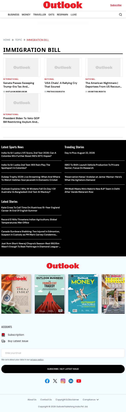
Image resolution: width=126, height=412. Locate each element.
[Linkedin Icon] (71, 381)
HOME (6, 40)
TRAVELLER (39, 14)
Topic (18, 40)
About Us (32, 399)
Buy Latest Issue (18, 341)
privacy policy (36, 359)
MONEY (26, 14)
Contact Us (46, 399)
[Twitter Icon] (55, 381)
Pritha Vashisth (56, 91)
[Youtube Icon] (78, 381)
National (49, 79)
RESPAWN (62, 14)
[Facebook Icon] (47, 381)
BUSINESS (13, 14)
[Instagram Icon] (63, 381)
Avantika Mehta (97, 91)
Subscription (16, 335)
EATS (51, 14)
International (11, 79)
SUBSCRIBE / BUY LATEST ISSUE (63, 369)
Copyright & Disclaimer (67, 399)
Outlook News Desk (16, 91)
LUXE (74, 14)
